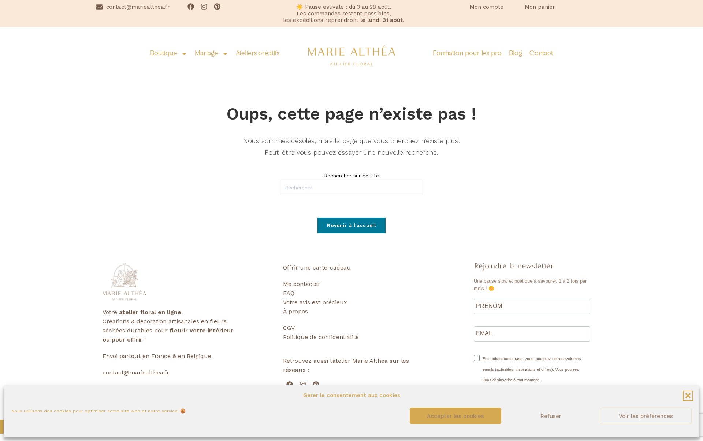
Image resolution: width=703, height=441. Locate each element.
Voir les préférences (646, 416)
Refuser (550, 416)
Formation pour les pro (467, 53)
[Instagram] (204, 6)
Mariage (206, 53)
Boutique (163, 53)
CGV (289, 327)
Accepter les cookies (455, 416)
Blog (515, 53)
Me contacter (301, 283)
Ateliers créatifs (257, 53)
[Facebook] (190, 6)
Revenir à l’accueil (351, 225)
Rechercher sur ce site (351, 175)
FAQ (288, 293)
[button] (688, 395)
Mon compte (486, 7)
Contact (541, 53)
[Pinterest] (217, 6)
